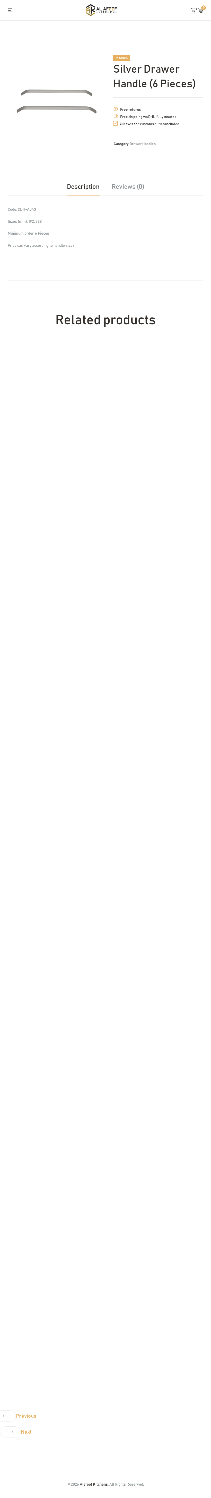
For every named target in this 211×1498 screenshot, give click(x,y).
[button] (16, 1416)
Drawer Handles (143, 144)
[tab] (86, 187)
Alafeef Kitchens (94, 1484)
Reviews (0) (128, 187)
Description (83, 187)
